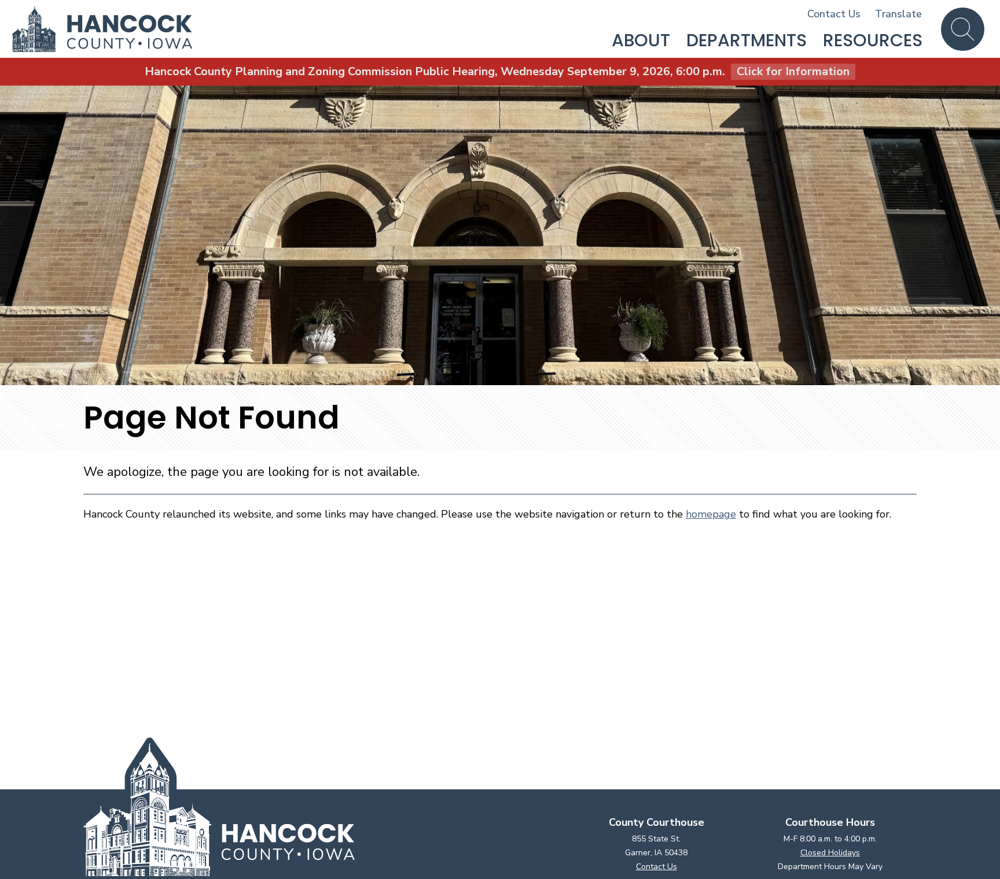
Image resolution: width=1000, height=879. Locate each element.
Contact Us (834, 14)
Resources (872, 40)
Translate (898, 14)
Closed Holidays (830, 852)
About (641, 40)
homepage (711, 514)
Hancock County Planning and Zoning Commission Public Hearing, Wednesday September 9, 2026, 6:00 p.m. (497, 71)
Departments (746, 40)
